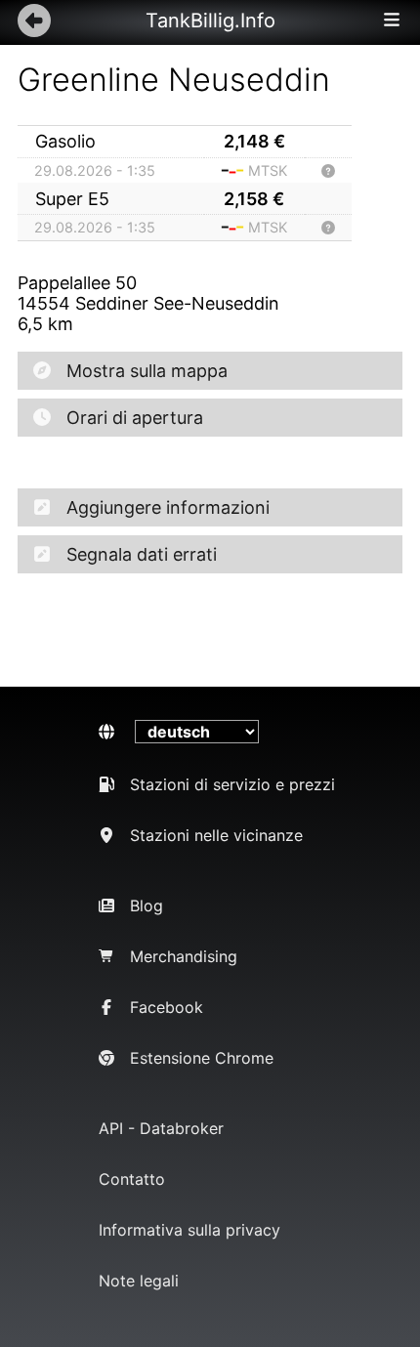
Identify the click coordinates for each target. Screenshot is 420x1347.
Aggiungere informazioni (168, 507)
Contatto (132, 1179)
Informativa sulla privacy (189, 1230)
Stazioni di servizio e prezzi (232, 784)
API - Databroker (161, 1128)
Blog (146, 905)
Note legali (139, 1280)
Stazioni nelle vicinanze (216, 835)
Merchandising (183, 956)
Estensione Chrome (201, 1058)
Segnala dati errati (141, 554)
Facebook (166, 1007)
